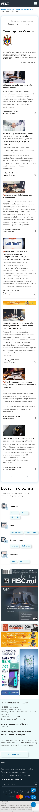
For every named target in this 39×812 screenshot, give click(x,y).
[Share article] (35, 113)
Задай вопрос (14, 754)
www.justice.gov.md (28, 62)
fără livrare (26, 546)
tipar (13, 561)
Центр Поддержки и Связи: (14, 724)
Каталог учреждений (23, 9)
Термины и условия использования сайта (17, 769)
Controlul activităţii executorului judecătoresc (18, 196)
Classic (24, 513)
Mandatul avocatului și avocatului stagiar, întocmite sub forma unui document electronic (18, 325)
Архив (3, 763)
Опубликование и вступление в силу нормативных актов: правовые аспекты (19, 384)
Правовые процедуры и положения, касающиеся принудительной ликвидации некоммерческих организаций (16, 255)
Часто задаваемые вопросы (12, 766)
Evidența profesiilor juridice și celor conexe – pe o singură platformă (18, 439)
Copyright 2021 (4, 803)
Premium (14, 513)
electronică (24, 561)
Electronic (15, 517)
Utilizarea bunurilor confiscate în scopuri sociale (17, 86)
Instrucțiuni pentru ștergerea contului (15, 775)
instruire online (31, 532)
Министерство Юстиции (10, 11)
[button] (32, 790)
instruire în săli (16, 532)
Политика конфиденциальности (13, 772)
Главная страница (7, 9)
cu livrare (14, 546)
